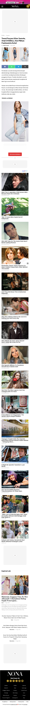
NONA (3, 35)
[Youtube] (19, 681)
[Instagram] (11, 681)
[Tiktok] (16, 681)
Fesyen (8, 35)
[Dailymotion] (22, 681)
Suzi (3, 602)
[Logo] (15, 674)
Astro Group (25, 704)
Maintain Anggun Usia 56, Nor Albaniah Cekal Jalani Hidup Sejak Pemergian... (15, 599)
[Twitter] (14, 681)
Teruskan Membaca (15, 154)
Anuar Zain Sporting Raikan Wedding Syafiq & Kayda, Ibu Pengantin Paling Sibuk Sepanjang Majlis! (15, 637)
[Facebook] (8, 681)
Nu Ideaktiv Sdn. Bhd (14, 704)
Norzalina (12, 629)
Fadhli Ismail (6, 45)
